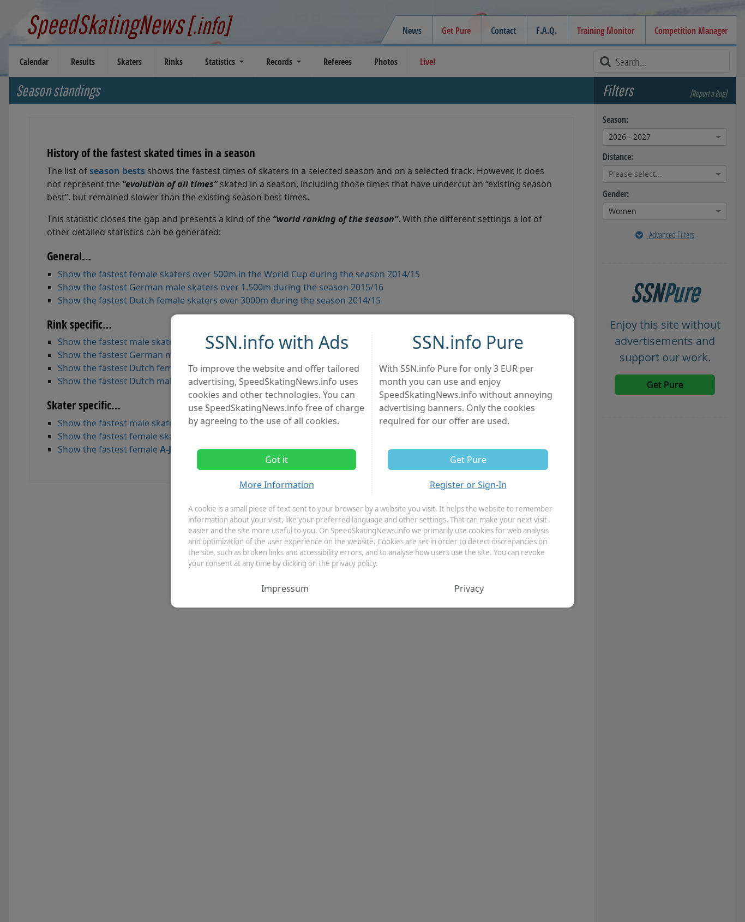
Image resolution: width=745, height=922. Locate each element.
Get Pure (468, 460)
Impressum (285, 588)
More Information (276, 485)
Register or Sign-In (468, 485)
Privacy (469, 588)
